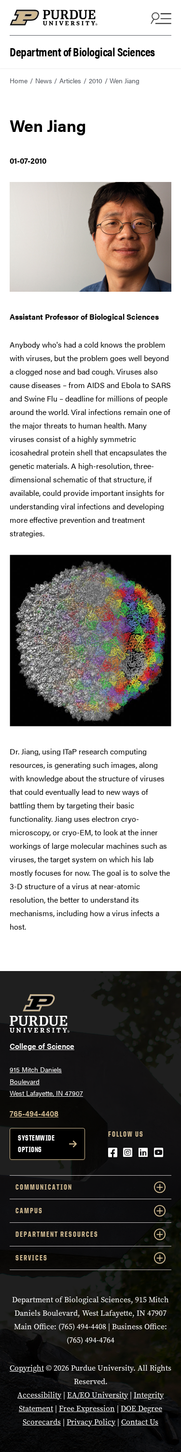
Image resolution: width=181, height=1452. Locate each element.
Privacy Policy (91, 1422)
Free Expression (87, 1408)
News (43, 80)
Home (19, 80)
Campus (29, 1210)
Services (31, 1257)
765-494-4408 (34, 1113)
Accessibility (39, 1395)
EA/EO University (97, 1395)
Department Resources (56, 1234)
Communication (43, 1187)
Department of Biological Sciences (82, 51)
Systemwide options (36, 1143)
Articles (70, 80)
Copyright (27, 1368)
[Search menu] (159, 17)
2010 (95, 80)
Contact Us (139, 1422)
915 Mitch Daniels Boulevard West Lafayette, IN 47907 (46, 1081)
